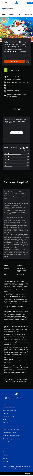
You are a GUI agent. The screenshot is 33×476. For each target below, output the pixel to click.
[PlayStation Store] (8, 8)
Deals (20, 14)
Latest (4, 14)
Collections (12, 14)
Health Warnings (8, 359)
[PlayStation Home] (16, 2)
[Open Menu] (2, 3)
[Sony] (29, 475)
